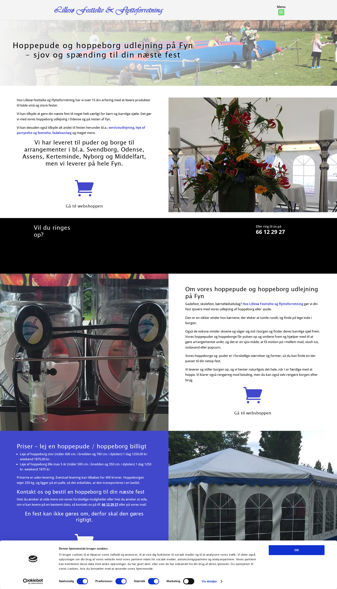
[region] (168, 51)
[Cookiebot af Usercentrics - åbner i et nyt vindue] (33, 581)
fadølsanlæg (62, 133)
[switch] (121, 581)
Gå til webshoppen (84, 205)
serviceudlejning (121, 127)
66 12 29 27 (270, 231)
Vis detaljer (209, 581)
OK (296, 550)
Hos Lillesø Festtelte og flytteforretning (273, 304)
